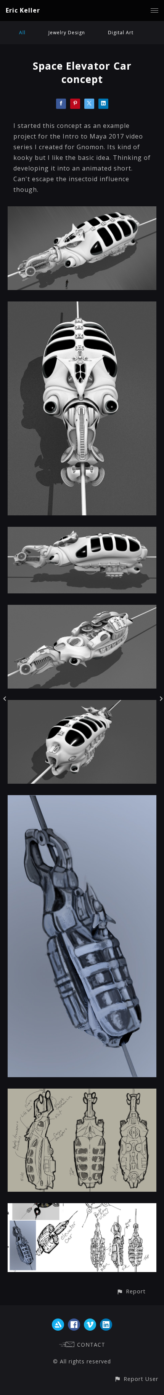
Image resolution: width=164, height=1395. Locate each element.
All (22, 32)
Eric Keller (23, 10)
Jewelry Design (66, 32)
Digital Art (120, 32)
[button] (131, 1291)
